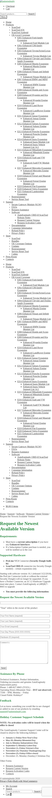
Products (10, 24)
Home (8, 22)
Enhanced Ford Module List (36, 43)
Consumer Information (22, 228)
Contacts (10, 259)
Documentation (19, 225)
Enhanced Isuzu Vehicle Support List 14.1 (34, 145)
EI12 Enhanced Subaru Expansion (33, 124)
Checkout (10, 6)
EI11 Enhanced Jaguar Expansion (32, 116)
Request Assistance (20, 210)
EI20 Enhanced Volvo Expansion (32, 189)
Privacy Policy (18, 233)
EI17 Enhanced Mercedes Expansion (34, 168)
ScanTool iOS (18, 30)
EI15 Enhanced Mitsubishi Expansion (34, 150)
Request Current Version (28, 220)
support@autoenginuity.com (13, 711)
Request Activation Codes (29, 223)
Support (9, 202)
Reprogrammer (18, 196)
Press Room (11, 256)
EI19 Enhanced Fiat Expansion (31, 186)
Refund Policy (18, 230)
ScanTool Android (20, 32)
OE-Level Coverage (21, 35)
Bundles (15, 241)
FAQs (14, 207)
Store (8, 236)
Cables (15, 254)
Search (31, 14)
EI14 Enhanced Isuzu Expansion (32, 139)
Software (16, 212)
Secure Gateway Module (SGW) (26, 204)
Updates (15, 246)
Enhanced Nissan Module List (37, 77)
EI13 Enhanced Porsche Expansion (33, 131)
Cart (8, 9)
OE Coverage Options (22, 243)
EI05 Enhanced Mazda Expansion (33, 64)
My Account (11, 786)
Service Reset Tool (20, 199)
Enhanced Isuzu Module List (36, 142)
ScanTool (16, 27)
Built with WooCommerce (25, 781)
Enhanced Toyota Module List (37, 56)
